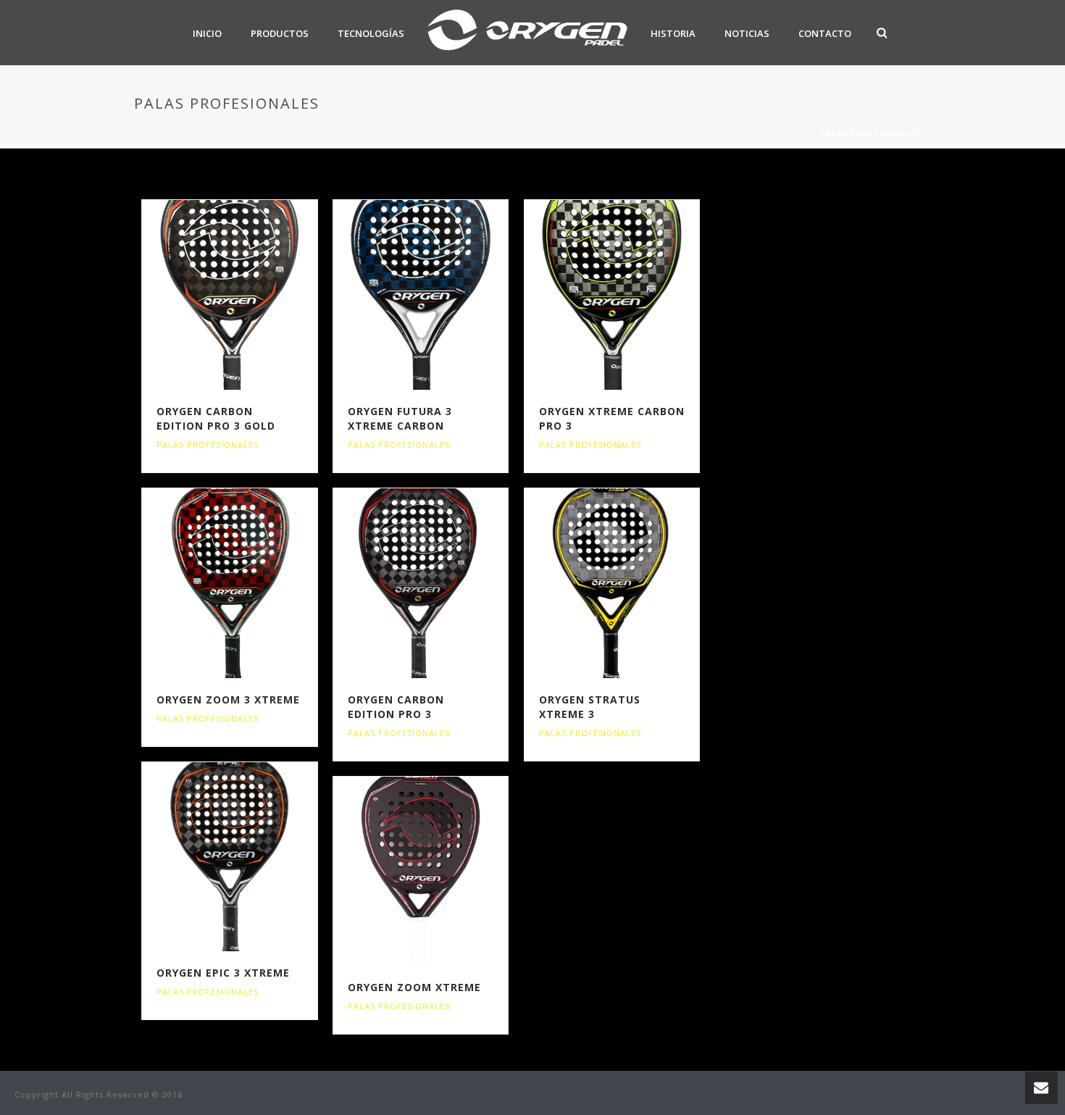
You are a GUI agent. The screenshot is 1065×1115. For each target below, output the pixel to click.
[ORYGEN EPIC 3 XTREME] (256, 857)
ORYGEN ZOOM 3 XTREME (228, 699)
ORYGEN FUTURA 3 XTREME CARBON (400, 418)
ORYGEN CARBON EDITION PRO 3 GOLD (215, 418)
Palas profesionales (207, 444)
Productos (280, 33)
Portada (788, 134)
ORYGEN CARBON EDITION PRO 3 (396, 707)
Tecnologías (371, 33)
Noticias (746, 33)
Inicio (207, 33)
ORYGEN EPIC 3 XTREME (223, 973)
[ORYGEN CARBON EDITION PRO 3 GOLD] (256, 295)
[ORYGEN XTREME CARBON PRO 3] (637, 295)
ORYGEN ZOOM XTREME (414, 987)
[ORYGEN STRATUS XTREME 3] (637, 583)
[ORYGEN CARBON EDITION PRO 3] (447, 583)
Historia (673, 33)
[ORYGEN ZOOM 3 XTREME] (256, 583)
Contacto (824, 33)
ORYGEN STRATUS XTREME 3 (589, 707)
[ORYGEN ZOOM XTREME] (447, 872)
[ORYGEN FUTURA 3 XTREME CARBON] (447, 295)
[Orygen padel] (527, 32)
